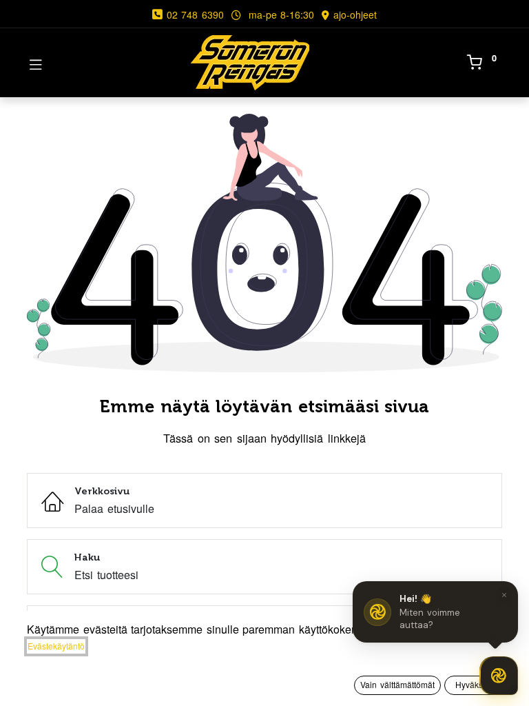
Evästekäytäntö (56, 646)
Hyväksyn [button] (473, 684)
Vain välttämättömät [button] (397, 684)
